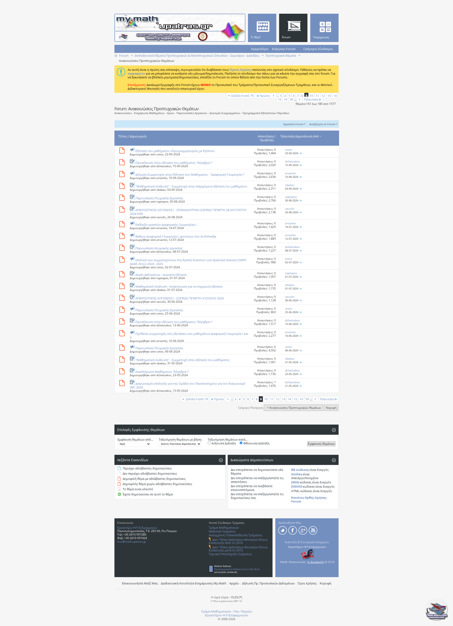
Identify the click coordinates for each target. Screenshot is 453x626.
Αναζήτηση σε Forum (322, 124)
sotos (160, 154)
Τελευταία (311, 99)
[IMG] (295, 482)
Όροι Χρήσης (307, 583)
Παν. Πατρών (243, 611)
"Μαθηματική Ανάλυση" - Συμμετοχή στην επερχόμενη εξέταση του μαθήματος (191, 186)
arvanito (161, 178)
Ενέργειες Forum (284, 49)
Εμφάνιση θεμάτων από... (135, 439)
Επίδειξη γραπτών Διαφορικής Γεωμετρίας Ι (166, 224)
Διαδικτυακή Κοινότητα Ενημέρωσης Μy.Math (193, 583)
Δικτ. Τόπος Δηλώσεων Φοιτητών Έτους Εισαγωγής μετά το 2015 (238, 548)
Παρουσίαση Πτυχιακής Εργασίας (159, 198)
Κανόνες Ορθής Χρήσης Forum (309, 499)
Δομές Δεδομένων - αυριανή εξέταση (161, 275)
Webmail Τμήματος (222, 531)
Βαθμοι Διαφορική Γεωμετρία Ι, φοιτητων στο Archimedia (175, 236)
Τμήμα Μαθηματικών (224, 527)
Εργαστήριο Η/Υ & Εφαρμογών (137, 528)
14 (335, 96)
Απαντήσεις (266, 136)
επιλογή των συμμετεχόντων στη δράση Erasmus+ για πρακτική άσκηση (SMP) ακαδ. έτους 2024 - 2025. (188, 262)
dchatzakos (163, 166)
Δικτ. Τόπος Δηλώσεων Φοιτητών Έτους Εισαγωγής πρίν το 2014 (238, 541)
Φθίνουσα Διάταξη (256, 443)
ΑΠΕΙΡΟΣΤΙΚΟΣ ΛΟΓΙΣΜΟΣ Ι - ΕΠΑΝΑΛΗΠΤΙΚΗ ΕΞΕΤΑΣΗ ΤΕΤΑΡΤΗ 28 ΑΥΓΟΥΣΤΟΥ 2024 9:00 (188, 212)
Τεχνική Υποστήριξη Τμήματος (230, 554)
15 (279, 99)
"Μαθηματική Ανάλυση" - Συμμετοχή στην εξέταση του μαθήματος (182, 360)
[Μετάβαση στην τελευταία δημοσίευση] (300, 153)
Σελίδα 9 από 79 (242, 96)
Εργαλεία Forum (293, 124)
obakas (161, 190)
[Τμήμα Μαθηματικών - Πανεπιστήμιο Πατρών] (436, 620)
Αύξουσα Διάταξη (223, 443)
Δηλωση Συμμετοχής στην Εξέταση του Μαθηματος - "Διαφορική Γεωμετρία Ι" (190, 174)
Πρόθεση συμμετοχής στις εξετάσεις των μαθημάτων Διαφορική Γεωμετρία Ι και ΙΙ (189, 336)
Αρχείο (234, 583)
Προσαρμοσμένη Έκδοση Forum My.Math (237, 569)
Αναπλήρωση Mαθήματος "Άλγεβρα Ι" (162, 372)
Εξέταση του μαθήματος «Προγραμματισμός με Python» (175, 151)
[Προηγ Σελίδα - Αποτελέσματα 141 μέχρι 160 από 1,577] (274, 95)
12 (323, 96)
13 (329, 96)
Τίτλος (122, 136)
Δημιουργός (138, 136)
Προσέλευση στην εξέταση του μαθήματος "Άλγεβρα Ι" (174, 163)
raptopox (162, 202)
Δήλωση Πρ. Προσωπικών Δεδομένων (268, 583)
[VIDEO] (296, 486)
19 (285, 99)
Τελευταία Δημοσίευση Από (299, 136)
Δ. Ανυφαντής (316, 562)
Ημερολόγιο (259, 49)
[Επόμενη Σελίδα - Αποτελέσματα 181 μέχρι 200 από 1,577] (299, 99)
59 (291, 99)
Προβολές (267, 140)
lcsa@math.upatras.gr (131, 542)
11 (317, 96)
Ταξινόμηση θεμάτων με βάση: (180, 439)
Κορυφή (331, 408)
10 (311, 96)
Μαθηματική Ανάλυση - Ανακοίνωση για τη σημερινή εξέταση (178, 286)
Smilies (296, 474)
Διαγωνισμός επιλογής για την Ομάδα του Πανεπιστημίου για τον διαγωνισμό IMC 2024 (187, 385)
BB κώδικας (300, 470)
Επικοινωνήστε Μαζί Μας (140, 583)
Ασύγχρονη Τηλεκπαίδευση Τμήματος (235, 535)
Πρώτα (264, 96)
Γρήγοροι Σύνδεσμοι (318, 49)
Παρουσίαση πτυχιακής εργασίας (159, 248)
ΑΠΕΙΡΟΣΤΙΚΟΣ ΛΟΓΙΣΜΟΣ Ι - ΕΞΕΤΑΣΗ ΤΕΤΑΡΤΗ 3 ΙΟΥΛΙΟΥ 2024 (179, 298)
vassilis (161, 217)
